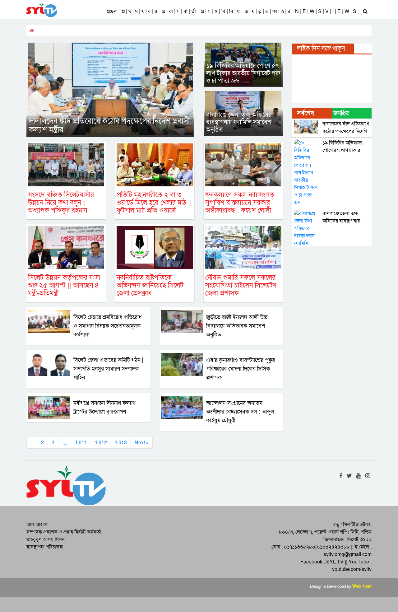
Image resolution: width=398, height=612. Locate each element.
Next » (142, 442)
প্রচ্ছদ (112, 11)
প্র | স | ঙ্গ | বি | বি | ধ (220, 11)
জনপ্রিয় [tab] (341, 113)
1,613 (121, 442)
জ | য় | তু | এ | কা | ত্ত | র (267, 11)
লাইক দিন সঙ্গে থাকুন (321, 48)
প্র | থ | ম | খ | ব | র (139, 11)
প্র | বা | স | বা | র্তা (179, 11)
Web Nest (362, 586)
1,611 (81, 442)
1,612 (101, 442)
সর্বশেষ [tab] (305, 113)
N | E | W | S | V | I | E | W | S (325, 11)
